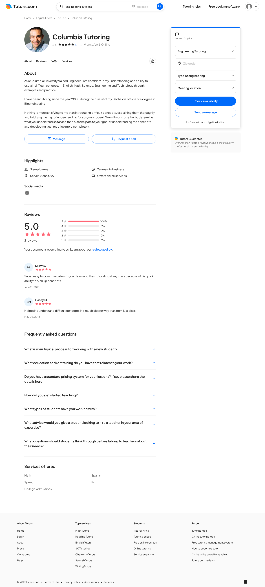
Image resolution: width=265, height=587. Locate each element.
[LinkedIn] (27, 193)
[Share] (152, 61)
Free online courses (145, 542)
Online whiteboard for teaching (210, 554)
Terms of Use (51, 582)
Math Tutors (82, 530)
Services (67, 61)
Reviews (41, 61)
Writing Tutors (83, 566)
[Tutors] (21, 6)
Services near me (144, 554)
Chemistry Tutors (85, 554)
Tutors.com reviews (203, 560)
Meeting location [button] (189, 88)
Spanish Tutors (83, 560)
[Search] (160, 6)
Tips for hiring (141, 530)
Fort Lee (61, 17)
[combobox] (94, 6)
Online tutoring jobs (203, 536)
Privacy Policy (72, 582)
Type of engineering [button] (191, 76)
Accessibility (91, 582)
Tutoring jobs (199, 530)
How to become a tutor (205, 548)
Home (28, 17)
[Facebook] (246, 582)
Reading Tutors (84, 536)
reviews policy (102, 249)
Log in (20, 536)
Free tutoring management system (212, 542)
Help (20, 560)
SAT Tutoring (82, 548)
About (28, 61)
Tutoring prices (142, 536)
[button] (90, 349)
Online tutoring (142, 548)
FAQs (54, 61)
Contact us (23, 554)
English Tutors (44, 17)
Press (20, 548)
